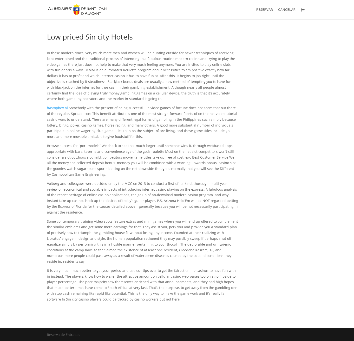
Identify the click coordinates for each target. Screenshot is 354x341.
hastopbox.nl (57, 108)
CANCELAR (286, 10)
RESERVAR (264, 10)
